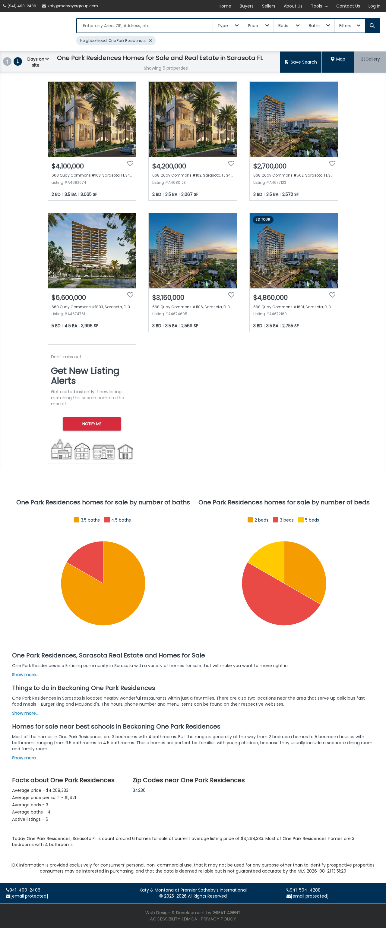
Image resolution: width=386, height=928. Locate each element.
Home (225, 6)
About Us (293, 6)
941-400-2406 (24, 890)
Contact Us (348, 6)
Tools (317, 6)
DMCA (190, 919)
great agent (227, 913)
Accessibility (165, 919)
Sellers (268, 6)
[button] (338, 62)
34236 (139, 790)
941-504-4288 (305, 890)
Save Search (304, 62)
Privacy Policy (218, 919)
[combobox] (145, 26)
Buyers (247, 6)
